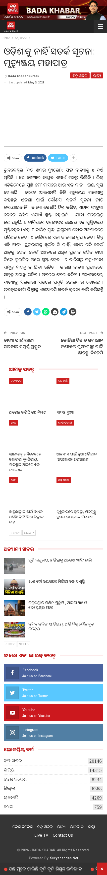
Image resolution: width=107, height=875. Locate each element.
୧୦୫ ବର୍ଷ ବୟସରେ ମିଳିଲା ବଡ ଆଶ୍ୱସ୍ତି (56, 581)
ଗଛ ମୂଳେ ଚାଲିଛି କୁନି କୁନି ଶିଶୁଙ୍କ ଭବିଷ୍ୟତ (37, 869)
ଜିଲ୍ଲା (9, 788)
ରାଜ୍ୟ (97, 75)
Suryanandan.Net (64, 858)
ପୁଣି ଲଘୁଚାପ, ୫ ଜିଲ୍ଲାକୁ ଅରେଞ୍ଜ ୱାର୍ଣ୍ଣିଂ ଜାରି (60, 560)
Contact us (63, 835)
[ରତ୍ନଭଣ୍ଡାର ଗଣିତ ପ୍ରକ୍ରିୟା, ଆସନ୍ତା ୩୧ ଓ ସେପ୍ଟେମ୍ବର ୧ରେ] (14, 608)
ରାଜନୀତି (11, 797)
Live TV (41, 835)
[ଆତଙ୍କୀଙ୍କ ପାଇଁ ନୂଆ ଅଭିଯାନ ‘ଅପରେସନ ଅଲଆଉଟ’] (77, 434)
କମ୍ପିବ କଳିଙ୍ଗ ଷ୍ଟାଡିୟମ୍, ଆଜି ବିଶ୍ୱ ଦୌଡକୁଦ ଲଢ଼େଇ (61, 626)
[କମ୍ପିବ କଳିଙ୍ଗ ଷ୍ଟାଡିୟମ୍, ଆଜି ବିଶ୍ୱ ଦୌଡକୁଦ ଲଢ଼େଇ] (14, 630)
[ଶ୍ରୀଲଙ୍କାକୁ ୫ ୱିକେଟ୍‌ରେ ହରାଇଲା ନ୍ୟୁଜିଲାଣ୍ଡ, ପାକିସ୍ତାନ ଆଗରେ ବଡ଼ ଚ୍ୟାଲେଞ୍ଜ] (30, 434)
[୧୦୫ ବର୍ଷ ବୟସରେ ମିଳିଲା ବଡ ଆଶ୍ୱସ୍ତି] (14, 587)
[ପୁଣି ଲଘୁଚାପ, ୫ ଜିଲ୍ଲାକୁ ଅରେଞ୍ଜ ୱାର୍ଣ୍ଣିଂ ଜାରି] (14, 566)
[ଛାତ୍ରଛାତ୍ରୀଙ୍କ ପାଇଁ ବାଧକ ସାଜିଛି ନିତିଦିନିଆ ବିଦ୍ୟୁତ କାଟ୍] (30, 491)
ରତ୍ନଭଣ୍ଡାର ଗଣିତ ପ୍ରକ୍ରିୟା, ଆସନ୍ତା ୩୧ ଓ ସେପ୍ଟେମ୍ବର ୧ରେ (57, 605)
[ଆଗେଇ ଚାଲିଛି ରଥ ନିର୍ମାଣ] (30, 392)
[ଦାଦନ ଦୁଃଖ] (77, 392)
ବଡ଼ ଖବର (79, 75)
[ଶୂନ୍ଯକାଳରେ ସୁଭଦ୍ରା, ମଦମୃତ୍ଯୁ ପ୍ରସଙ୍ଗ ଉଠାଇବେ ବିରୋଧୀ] (77, 491)
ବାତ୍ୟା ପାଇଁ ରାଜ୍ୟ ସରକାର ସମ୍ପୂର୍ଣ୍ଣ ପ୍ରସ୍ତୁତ (22, 343)
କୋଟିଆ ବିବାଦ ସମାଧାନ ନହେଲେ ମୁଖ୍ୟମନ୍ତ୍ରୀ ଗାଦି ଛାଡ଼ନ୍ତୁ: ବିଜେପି (82, 346)
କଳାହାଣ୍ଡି (63, 380)
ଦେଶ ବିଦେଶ (65, 422)
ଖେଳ (13, 422)
